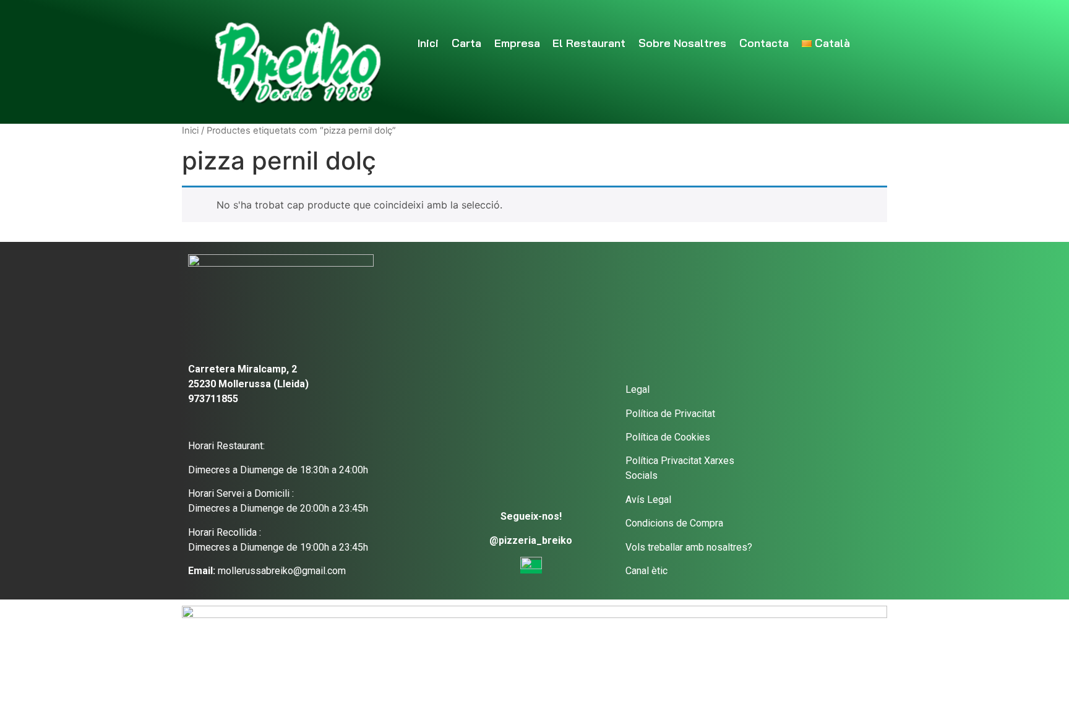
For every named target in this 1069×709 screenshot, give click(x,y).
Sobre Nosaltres (682, 43)
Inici (428, 43)
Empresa (517, 43)
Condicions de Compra (674, 523)
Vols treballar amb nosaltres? (688, 547)
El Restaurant (588, 43)
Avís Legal (648, 499)
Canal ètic (646, 571)
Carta (466, 43)
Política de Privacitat (670, 413)
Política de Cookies (667, 437)
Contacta (764, 43)
